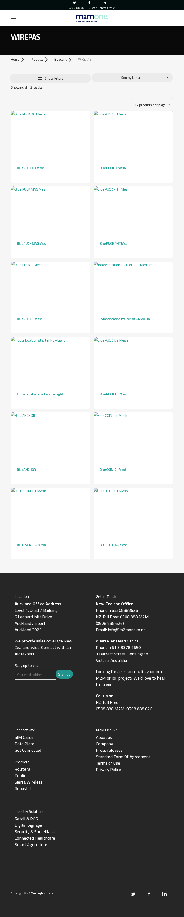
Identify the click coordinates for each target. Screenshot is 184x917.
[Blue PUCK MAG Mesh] (50, 211)
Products (37, 59)
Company (104, 743)
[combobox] (132, 77)
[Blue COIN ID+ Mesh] (133, 437)
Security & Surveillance (36, 831)
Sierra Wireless (28, 782)
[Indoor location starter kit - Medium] (133, 286)
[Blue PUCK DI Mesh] (133, 135)
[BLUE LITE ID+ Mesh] (133, 512)
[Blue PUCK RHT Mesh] (133, 211)
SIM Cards (24, 737)
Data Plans (25, 743)
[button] (13, 18)
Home (15, 59)
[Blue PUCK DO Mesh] (50, 135)
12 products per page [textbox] (150, 104)
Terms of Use (108, 763)
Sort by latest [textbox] (130, 77)
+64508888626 (123, 610)
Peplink (22, 775)
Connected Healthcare (35, 838)
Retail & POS (26, 818)
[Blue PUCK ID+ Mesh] (133, 362)
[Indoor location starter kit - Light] (50, 362)
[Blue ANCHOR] (50, 437)
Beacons (60, 59)
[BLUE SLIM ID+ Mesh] (50, 512)
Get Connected (28, 750)
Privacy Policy (108, 769)
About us (104, 737)
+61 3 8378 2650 (125, 647)
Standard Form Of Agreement (123, 756)
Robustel (23, 788)
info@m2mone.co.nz (126, 629)
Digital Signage (28, 825)
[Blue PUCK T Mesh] (50, 286)
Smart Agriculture (31, 844)
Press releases (109, 750)
